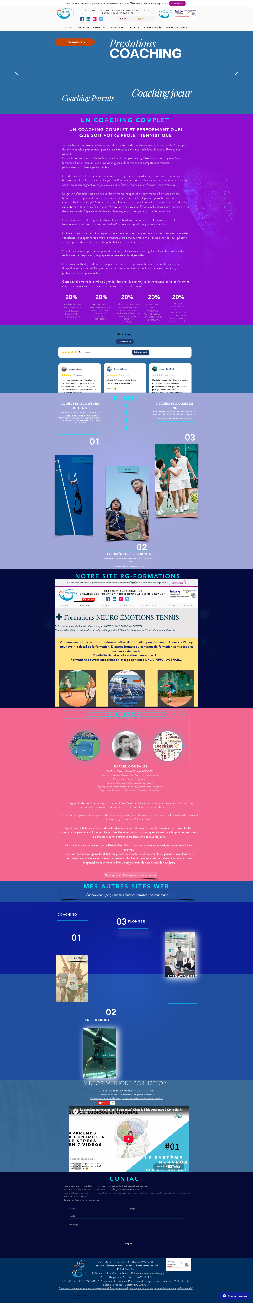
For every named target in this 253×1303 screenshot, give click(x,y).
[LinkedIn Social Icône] (88, 19)
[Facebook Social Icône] (82, 19)
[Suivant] (236, 72)
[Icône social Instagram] (94, 19)
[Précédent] (16, 72)
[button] (128, 894)
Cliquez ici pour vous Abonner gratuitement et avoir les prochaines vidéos (126, 1098)
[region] (72, 979)
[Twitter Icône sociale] (101, 19)
